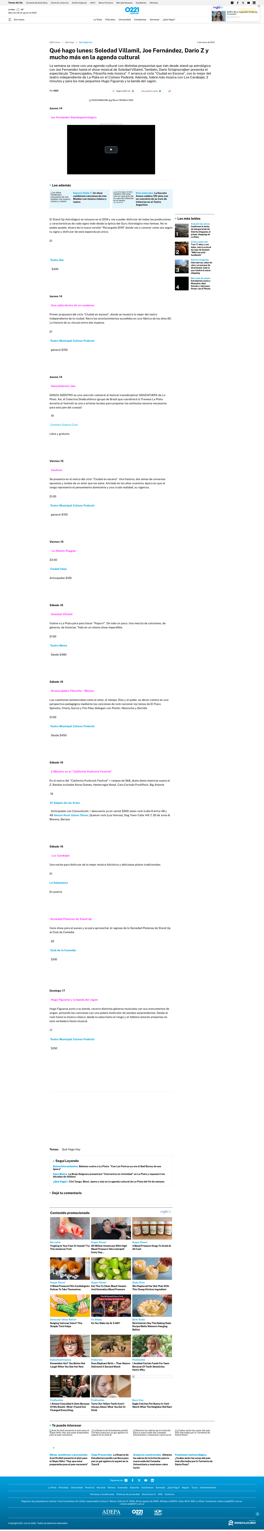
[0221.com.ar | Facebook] (237, 2)
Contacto (169, 1494)
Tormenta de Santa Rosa (36, 3)
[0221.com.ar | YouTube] (248, 2)
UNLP (92, 3)
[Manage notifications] (257, 1514)
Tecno (194, 1487)
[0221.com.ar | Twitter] (243, 2)
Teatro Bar (57, 260)
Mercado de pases (124, 3)
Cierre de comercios (59, 3)
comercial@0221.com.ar (132, 1504)
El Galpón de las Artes (65, 802)
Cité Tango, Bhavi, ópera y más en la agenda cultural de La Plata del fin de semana (108, 1181)
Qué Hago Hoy (71, 1149)
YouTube (145, 1480)
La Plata (98, 19)
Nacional (101, 1487)
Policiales (110, 19)
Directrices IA (149, 1494)
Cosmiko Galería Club (64, 424)
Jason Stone (80, 815)
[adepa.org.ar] (111, 1513)
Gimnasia (154, 3)
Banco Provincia (106, 3)
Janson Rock (62, 815)
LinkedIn (152, 1480)
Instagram (126, 1480)
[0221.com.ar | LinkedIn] (254, 2)
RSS (160, 1494)
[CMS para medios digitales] (242, 1523)
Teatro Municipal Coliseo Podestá (72, 340)
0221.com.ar (55, 42)
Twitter (139, 1480)
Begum (185, 1487)
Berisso (111, 1487)
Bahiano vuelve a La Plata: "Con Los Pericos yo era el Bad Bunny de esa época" (107, 1167)
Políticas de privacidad (128, 1494)
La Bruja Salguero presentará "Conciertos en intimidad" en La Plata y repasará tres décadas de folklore (109, 1175)
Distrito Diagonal (79, 3)
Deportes (134, 1487)
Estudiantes (141, 3)
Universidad (125, 19)
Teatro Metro (58, 645)
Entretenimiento (208, 1487)
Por (54, 91)
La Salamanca (59, 882)
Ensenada (123, 1487)
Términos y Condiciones (102, 1494)
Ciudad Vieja (58, 569)
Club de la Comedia (63, 950)
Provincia (89, 1487)
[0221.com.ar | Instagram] (232, 2)
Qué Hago (69, 42)
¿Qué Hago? (169, 19)
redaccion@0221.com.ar (229, 1501)
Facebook (132, 1480)
